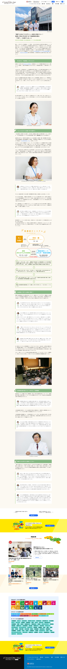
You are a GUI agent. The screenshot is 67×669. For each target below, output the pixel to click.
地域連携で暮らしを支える (33, 615)
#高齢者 (39, 624)
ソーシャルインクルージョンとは (34, 3)
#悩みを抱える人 (47, 622)
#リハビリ (40, 632)
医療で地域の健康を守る (16, 613)
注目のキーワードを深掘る (43, 615)
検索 (53, 1)
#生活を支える (38, 620)
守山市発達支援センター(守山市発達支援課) (41, 51)
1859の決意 (57, 3)
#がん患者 (18, 630)
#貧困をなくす (36, 625)
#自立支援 (30, 625)
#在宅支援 (52, 632)
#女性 (32, 622)
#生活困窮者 (14, 624)
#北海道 (36, 630)
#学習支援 (51, 624)
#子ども (36, 622)
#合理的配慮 (14, 620)
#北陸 (51, 630)
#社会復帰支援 (25, 625)
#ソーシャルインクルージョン (16, 632)
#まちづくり (14, 633)
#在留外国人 (28, 622)
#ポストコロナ (25, 632)
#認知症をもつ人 (27, 624)
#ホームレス (18, 622)
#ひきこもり (41, 622)
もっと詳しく (49, 525)
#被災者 (22, 624)
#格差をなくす (19, 625)
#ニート (13, 622)
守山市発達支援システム (25, 140)
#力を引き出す (24, 620)
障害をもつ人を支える (42, 613)
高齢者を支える (34, 613)
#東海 (51, 627)
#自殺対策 (35, 627)
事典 (52, 3)
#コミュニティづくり (45, 624)
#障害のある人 (34, 624)
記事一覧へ (33, 515)
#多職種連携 (14, 630)
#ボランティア (19, 633)
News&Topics (48, 3)
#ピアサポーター (42, 630)
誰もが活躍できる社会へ (24, 615)
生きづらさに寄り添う (15, 615)
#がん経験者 (51, 620)
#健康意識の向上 (46, 632)
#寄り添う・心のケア (31, 620)
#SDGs (23, 630)
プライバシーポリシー (30, 659)
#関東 (47, 627)
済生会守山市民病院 (24, 52)
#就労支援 (13, 625)
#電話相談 (40, 627)
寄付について (62, 3)
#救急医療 (36, 632)
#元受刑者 (23, 622)
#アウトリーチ (47, 625)
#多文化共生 (42, 625)
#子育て (27, 630)
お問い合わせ (38, 659)
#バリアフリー (30, 627)
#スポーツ (18, 620)
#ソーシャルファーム (22, 627)
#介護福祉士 (32, 630)
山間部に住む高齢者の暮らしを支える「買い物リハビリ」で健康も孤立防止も (45, 512)
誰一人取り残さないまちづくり (26, 613)
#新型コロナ (31, 632)
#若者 (18, 624)
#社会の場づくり (45, 620)
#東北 (44, 627)
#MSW (47, 630)
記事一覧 (43, 3)
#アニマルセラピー (15, 627)
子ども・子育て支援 (50, 613)
